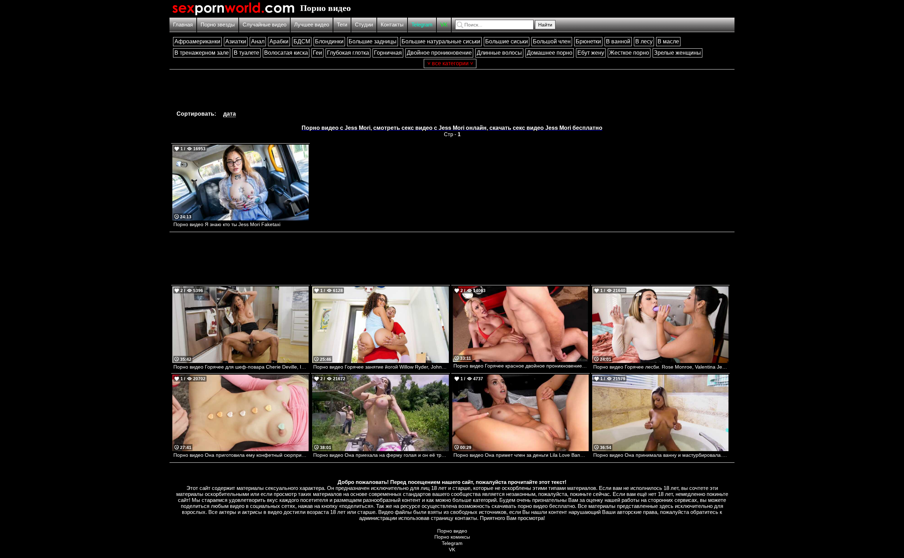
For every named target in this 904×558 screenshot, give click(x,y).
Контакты (392, 25)
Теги (342, 25)
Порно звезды (218, 25)
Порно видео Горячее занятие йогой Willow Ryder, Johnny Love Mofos (380, 367)
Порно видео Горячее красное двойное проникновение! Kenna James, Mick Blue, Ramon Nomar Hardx (521, 366)
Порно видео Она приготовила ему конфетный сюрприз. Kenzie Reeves (241, 455)
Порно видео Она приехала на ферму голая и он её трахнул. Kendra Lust (380, 455)
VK (443, 25)
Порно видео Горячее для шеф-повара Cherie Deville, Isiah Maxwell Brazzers (241, 367)
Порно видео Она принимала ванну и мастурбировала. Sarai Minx (660, 455)
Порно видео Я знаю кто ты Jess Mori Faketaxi (226, 224)
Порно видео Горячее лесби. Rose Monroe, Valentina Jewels (660, 367)
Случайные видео (264, 25)
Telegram (422, 25)
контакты (466, 518)
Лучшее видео (311, 25)
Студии (364, 25)
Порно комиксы (452, 537)
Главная (183, 25)
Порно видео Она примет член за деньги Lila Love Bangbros (521, 455)
